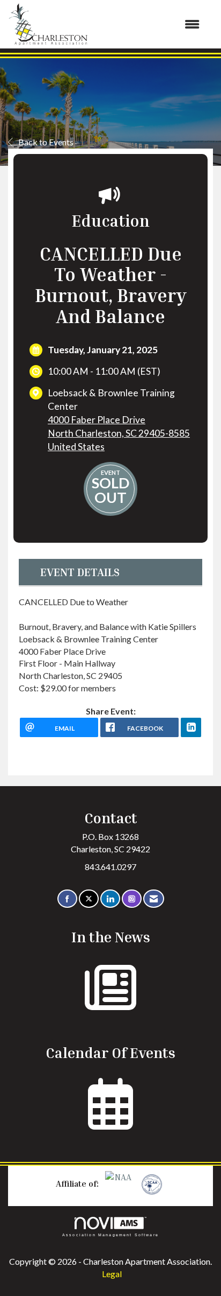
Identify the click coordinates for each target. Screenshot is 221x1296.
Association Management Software (110, 1234)
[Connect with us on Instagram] (132, 898)
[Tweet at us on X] (89, 898)
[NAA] (119, 1183)
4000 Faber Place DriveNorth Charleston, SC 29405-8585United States (119, 433)
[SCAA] (150, 1183)
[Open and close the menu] (149, 24)
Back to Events (45, 142)
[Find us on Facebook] (67, 898)
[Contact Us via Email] (153, 898)
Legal (112, 1274)
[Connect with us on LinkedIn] (110, 898)
